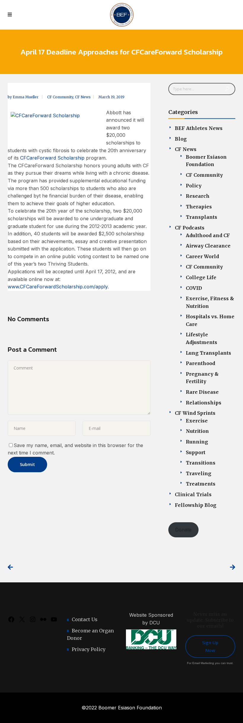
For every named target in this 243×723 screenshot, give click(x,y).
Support (195, 452)
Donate (183, 530)
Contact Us (84, 619)
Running (197, 442)
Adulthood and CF (208, 235)
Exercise (197, 421)
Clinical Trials (193, 494)
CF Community (60, 97)
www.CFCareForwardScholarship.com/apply (58, 287)
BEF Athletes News (199, 128)
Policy (194, 186)
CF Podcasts (189, 228)
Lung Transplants (208, 353)
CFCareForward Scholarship (52, 158)
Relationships (203, 403)
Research (198, 196)
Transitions (200, 463)
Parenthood (200, 363)
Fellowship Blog (195, 505)
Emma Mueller (26, 97)
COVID (194, 288)
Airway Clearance (208, 246)
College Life (201, 277)
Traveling (198, 473)
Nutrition (197, 431)
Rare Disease (202, 392)
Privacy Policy (88, 649)
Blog (181, 139)
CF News (83, 97)
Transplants (201, 217)
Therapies (199, 207)
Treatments (200, 484)
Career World (202, 256)
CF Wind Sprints (195, 413)
